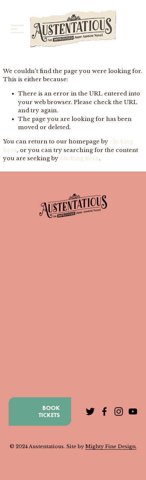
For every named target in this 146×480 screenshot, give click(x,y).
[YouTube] (132, 411)
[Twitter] (90, 411)
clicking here (79, 158)
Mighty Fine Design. (111, 446)
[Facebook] (104, 411)
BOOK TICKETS (49, 411)
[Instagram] (118, 411)
